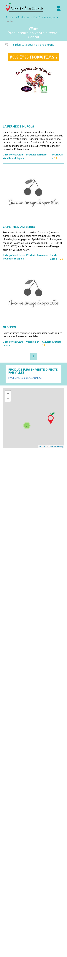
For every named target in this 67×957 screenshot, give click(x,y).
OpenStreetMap (56, 446)
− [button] (8, 398)
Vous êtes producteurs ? (33, 57)
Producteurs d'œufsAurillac (25, 378)
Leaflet (42, 446)
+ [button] (8, 393)
